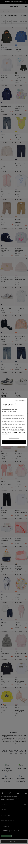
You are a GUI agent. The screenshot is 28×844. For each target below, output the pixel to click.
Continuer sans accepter (20, 400)
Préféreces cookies (14, 438)
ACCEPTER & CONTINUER (14, 442)
